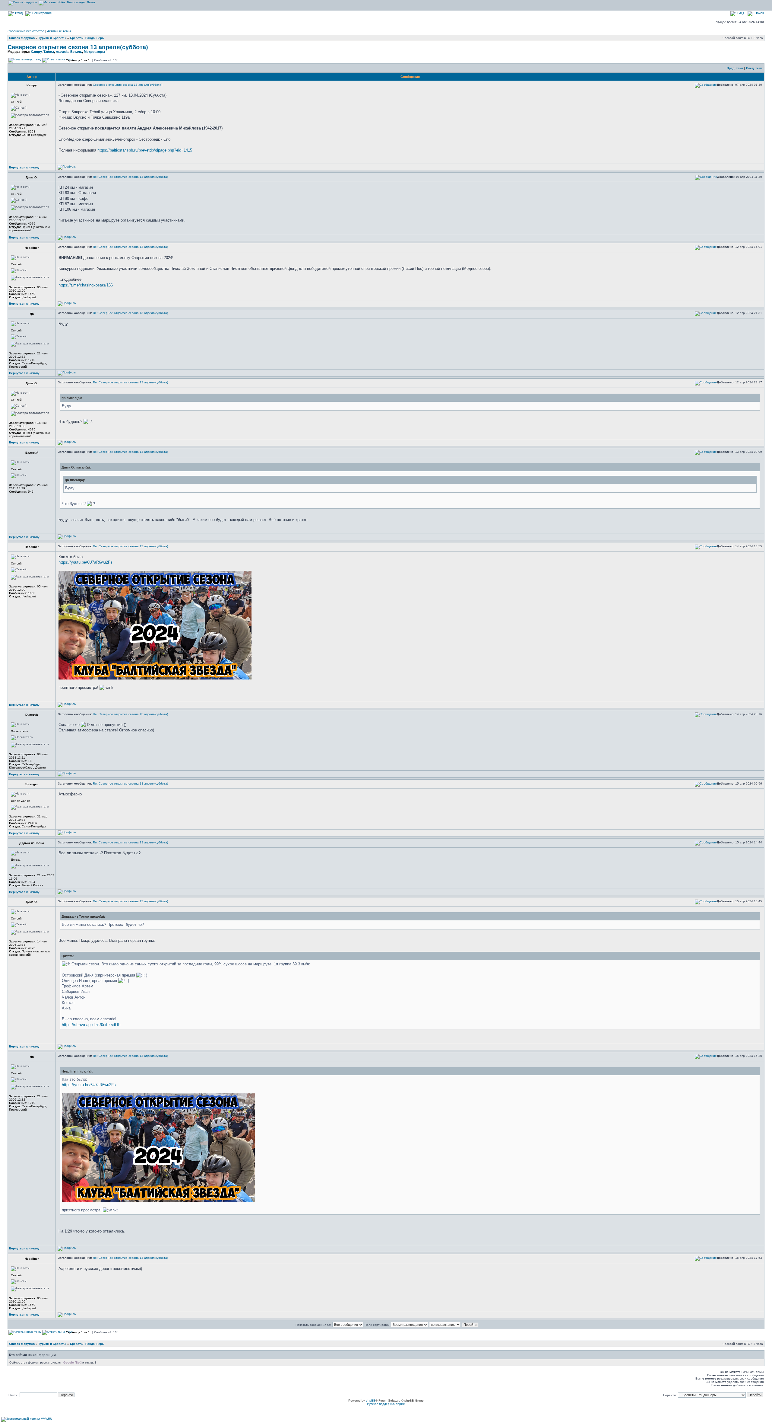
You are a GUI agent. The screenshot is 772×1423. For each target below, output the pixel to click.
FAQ (740, 13)
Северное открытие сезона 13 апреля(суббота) (78, 47)
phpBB (370, 1400)
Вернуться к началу (24, 167)
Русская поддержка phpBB (386, 1403)
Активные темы (59, 31)
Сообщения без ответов (26, 31)
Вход (18, 13)
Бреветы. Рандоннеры (87, 38)
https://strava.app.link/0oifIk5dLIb (91, 1024)
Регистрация (41, 13)
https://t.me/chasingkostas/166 (86, 285)
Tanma (48, 51)
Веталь (76, 51)
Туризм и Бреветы (52, 38)
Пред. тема (735, 68)
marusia (62, 51)
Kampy (36, 51)
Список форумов (22, 38)
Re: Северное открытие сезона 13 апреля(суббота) (130, 176)
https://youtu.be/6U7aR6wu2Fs (85, 562)
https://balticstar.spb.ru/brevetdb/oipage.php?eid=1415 (144, 150)
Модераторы (94, 51)
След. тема (754, 68)
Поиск (759, 13)
